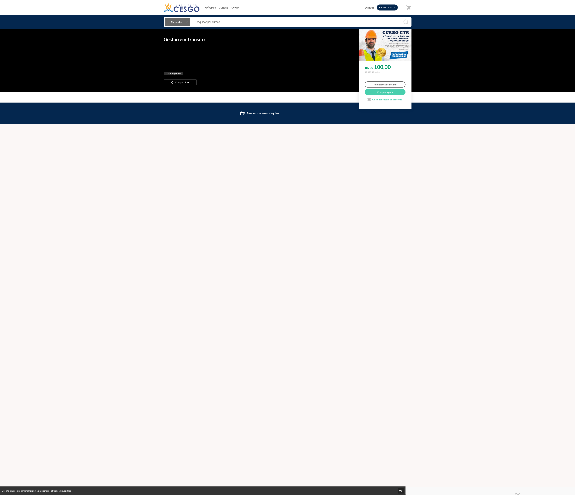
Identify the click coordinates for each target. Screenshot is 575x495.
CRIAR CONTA (387, 7)
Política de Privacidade (60, 490)
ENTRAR (369, 7)
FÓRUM (234, 7)
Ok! (400, 491)
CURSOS (223, 7)
